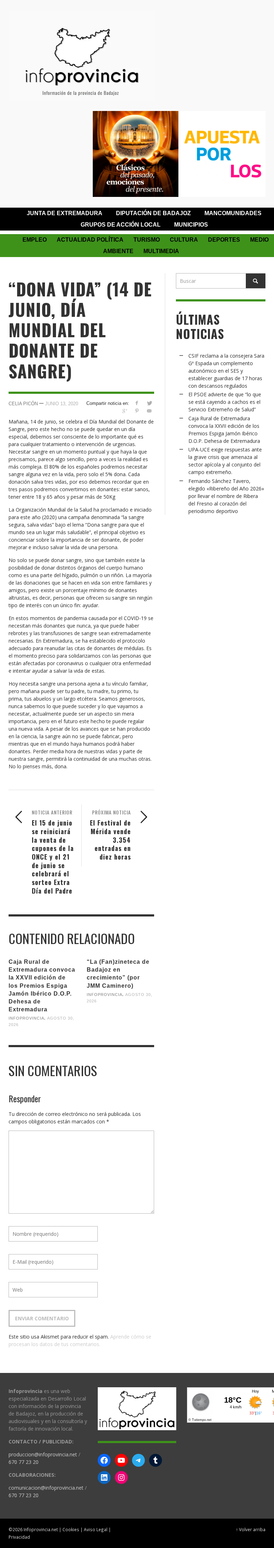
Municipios (191, 225)
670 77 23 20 (24, 1461)
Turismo (146, 240)
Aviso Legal (95, 1529)
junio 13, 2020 (61, 403)
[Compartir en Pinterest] (137, 411)
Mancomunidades (233, 213)
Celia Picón (23, 403)
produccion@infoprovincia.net (43, 1454)
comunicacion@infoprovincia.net (46, 1487)
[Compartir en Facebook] (137, 403)
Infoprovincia (26, 1018)
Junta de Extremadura (64, 213)
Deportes (224, 240)
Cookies (70, 1529)
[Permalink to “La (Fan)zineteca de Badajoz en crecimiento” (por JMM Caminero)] (120, 1017)
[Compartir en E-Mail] (149, 411)
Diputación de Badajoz (153, 213)
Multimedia (161, 251)
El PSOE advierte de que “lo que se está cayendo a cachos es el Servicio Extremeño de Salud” (224, 402)
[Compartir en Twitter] (149, 403)
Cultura (184, 240)
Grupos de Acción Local (121, 225)
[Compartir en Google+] (124, 411)
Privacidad (19, 1537)
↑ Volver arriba (250, 1529)
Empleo (34, 240)
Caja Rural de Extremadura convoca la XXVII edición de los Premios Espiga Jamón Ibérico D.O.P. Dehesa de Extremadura (42, 985)
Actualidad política (90, 240)
